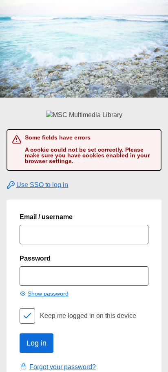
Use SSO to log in (42, 184)
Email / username (46, 216)
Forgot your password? (62, 366)
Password (35, 258)
